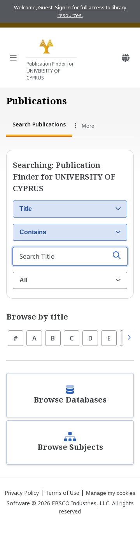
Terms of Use (62, 492)
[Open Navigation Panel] (13, 58)
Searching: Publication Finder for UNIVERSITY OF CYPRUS (64, 177)
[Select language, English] (125, 58)
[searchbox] (70, 256)
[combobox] (93, 125)
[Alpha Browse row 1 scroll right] (128, 338)
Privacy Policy (22, 492)
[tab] (39, 125)
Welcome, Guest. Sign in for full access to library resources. (70, 11)
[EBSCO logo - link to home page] (51, 45)
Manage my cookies (110, 493)
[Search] (117, 256)
